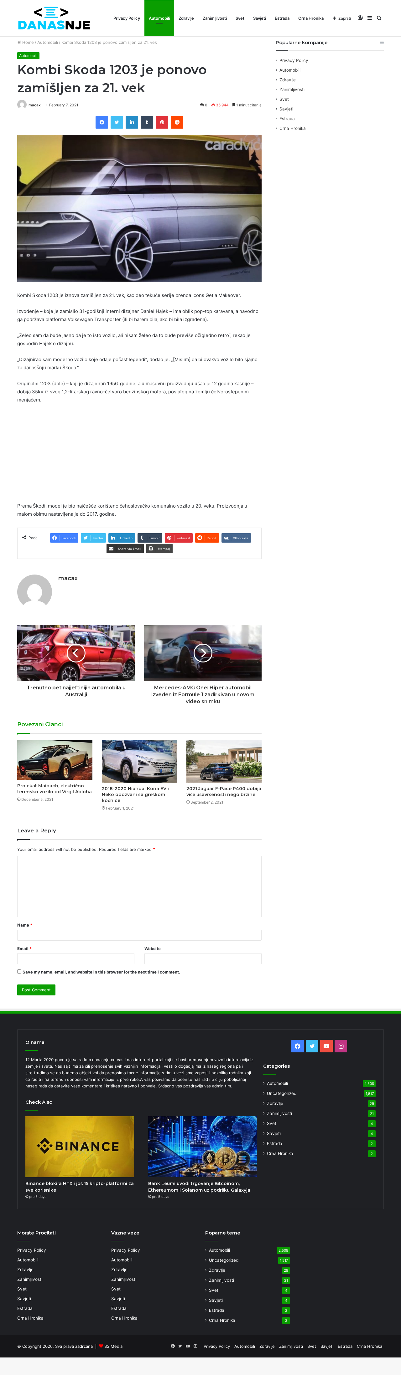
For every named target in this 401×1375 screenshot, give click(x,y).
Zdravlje (186, 18)
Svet (240, 18)
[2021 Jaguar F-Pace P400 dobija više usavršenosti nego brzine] (224, 761)
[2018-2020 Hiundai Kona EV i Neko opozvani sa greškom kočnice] (139, 761)
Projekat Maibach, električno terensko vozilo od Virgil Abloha (54, 789)
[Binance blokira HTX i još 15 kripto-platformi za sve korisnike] (79, 1147)
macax (35, 105)
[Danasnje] (54, 18)
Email (24, 948)
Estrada (282, 18)
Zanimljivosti (215, 18)
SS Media (113, 1346)
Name (24, 925)
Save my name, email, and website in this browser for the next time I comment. (101, 971)
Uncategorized (281, 1093)
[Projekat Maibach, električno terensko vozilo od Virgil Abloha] (54, 760)
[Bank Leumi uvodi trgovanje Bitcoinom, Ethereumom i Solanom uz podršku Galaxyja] (202, 1147)
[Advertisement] (139, 455)
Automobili (159, 18)
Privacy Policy (126, 18)
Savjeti (259, 18)
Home (27, 42)
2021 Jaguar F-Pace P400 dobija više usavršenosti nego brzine (223, 791)
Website (152, 948)
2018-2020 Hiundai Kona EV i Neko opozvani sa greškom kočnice (135, 794)
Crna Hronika (311, 18)
